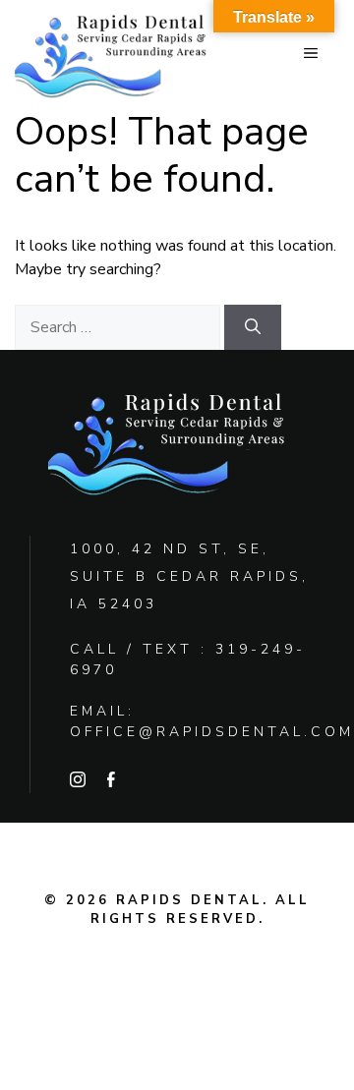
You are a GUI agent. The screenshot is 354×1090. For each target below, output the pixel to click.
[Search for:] (119, 327)
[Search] (252, 327)
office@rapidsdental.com (212, 731)
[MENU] (310, 54)
